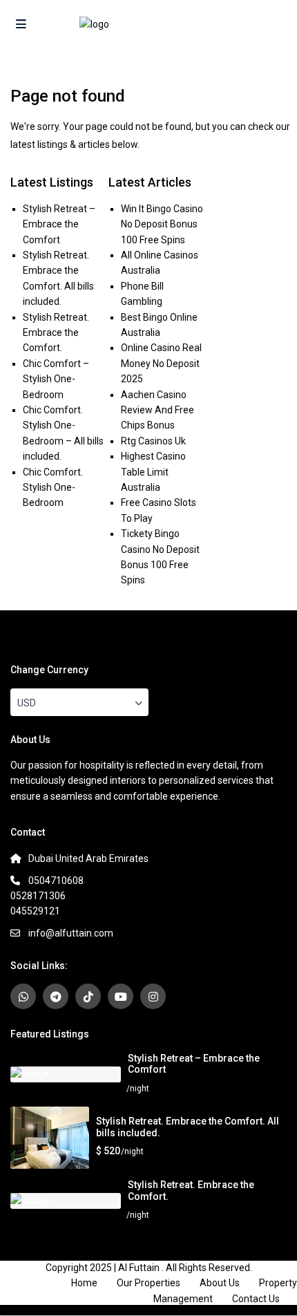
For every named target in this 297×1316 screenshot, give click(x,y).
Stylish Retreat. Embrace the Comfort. (56, 333)
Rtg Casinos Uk (153, 440)
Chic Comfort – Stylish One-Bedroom (56, 379)
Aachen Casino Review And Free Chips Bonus (157, 410)
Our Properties (148, 1282)
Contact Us (256, 1298)
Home (84, 1282)
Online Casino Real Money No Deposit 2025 (161, 363)
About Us (220, 1282)
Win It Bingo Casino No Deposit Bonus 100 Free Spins (162, 224)
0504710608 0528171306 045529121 (47, 895)
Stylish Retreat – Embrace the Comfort (59, 224)
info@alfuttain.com (70, 933)
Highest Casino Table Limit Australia (153, 472)
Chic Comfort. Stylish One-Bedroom (53, 488)
